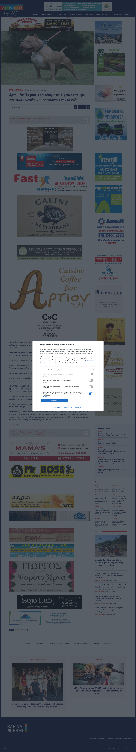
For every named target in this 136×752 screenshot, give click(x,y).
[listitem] (68, 370)
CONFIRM (54, 400)
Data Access (68, 407)
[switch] (91, 374)
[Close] (100, 345)
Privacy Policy (78, 407)
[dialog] (68, 376)
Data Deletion (58, 407)
